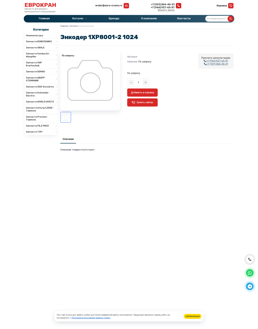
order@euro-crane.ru (108, 5)
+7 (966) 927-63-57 (217, 60)
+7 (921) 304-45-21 (217, 64)
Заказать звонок (166, 10)
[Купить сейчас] (142, 102)
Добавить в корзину (142, 92)
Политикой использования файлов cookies (91, 318)
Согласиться (193, 316)
